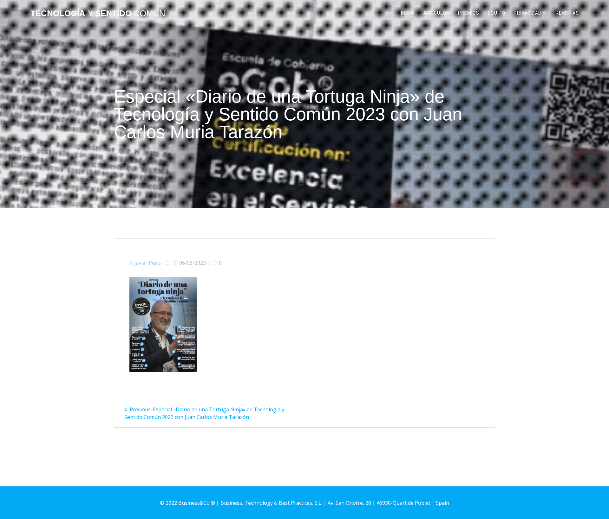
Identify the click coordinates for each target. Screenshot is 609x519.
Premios (468, 13)
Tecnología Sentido (97, 13)
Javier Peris (147, 262)
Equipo (496, 13)
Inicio (408, 13)
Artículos (436, 13)
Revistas (567, 13)
